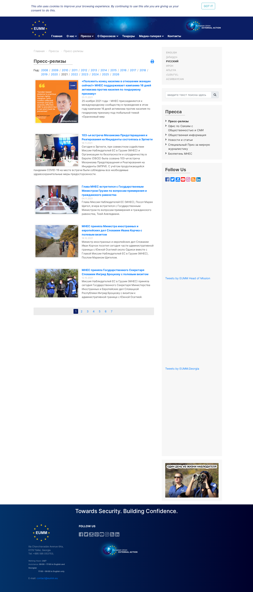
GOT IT (208, 6)
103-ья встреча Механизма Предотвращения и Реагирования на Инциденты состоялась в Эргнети (117, 137)
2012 (84, 70)
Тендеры (128, 36)
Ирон (169, 65)
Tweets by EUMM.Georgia (182, 368)
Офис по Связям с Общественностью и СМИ (186, 128)
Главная (56, 36)
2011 (74, 70)
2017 (133, 70)
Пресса (86, 36)
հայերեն (172, 74)
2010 (65, 70)
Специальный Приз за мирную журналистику (189, 146)
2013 (94, 70)
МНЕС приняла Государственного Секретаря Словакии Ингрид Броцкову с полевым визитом (115, 272)
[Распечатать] (152, 61)
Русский (172, 61)
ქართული (171, 57)
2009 (54, 70)
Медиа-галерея (150, 36)
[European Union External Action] (118, 550)
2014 (104, 70)
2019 (44, 74)
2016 (123, 70)
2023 (84, 74)
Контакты (174, 36)
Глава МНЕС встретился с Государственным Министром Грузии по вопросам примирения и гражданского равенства (114, 191)
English (171, 52)
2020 (54, 74)
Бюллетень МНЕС (180, 153)
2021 (64, 74)
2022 (74, 74)
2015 (113, 70)
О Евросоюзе (106, 36)
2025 (105, 74)
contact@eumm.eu (47, 578)
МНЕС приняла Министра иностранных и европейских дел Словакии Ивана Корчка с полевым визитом (112, 230)
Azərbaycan (175, 79)
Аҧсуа (171, 70)
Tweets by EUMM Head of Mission (187, 278)
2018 (143, 70)
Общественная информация (187, 135)
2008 (44, 70)
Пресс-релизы (73, 51)
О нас (70, 36)
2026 (115, 74)
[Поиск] (215, 95)
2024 (95, 74)
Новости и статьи (180, 140)
